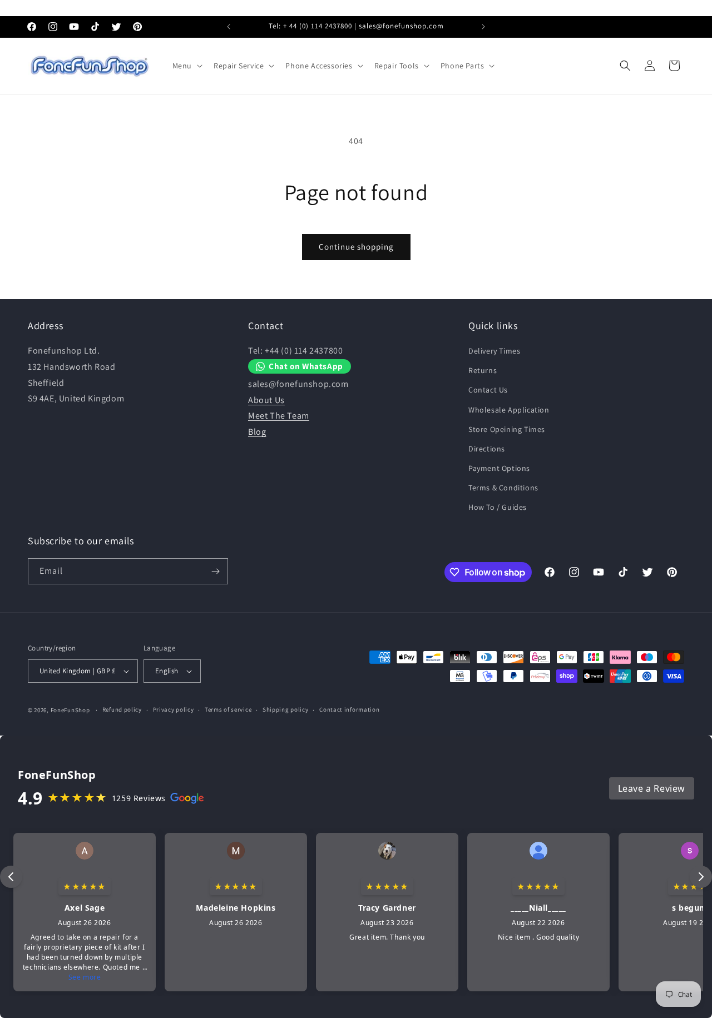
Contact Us (488, 390)
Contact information (349, 709)
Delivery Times (494, 351)
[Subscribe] (215, 571)
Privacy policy (173, 709)
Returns (482, 370)
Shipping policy (286, 709)
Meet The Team (278, 416)
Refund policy (122, 709)
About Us (266, 400)
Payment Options (499, 468)
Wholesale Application (509, 410)
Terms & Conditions (503, 488)
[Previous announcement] (228, 26)
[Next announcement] (483, 26)
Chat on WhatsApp (306, 366)
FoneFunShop (70, 710)
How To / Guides (497, 508)
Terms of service (228, 709)
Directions (486, 449)
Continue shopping (356, 246)
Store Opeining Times (506, 429)
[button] (186, 65)
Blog (257, 432)
